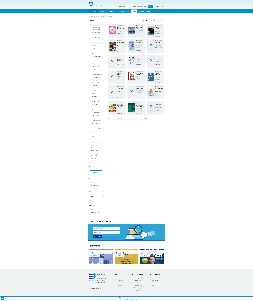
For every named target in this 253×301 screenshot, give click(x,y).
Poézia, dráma (95, 115)
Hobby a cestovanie (144, 11)
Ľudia (93, 80)
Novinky (93, 11)
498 (141, 118)
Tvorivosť (94, 99)
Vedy (134, 11)
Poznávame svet (95, 66)
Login (157, 2)
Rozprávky (94, 96)
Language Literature (96, 128)
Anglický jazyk (137, 278)
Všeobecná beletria (96, 35)
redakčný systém (122, 299)
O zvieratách (95, 104)
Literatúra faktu (111, 11)
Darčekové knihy (96, 123)
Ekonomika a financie (97, 74)
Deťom (93, 51)
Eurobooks (91, 16)
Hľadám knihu (152, 2)
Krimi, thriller (95, 40)
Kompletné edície (96, 120)
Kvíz (93, 64)
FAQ (139, 2)
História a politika (96, 82)
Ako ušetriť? (120, 288)
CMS (130, 299)
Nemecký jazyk (137, 280)
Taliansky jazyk (137, 290)
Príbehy (93, 48)
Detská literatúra (104, 16)
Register (162, 2)
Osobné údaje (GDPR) (122, 285)
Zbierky (93, 118)
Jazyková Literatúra (124, 11)
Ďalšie (145, 118)
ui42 (136, 299)
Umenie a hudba (95, 101)
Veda (93, 53)
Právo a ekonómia (96, 77)
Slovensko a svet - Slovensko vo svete (96, 28)
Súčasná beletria (96, 32)
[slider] (89, 170)
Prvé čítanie (94, 91)
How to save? (145, 2)
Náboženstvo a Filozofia (95, 60)
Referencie (94, 85)
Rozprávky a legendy (97, 110)
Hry (93, 88)
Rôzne (93, 72)
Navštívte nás (120, 280)
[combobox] (125, 6)
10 (135, 118)
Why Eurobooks (133, 2)
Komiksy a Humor (96, 112)
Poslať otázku (97, 236)
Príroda (93, 69)
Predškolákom (95, 107)
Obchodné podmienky (122, 283)
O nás (118, 278)
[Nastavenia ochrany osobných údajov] (2, 298)
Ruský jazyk (137, 283)
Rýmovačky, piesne (96, 56)
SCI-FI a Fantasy (96, 37)
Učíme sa (94, 45)
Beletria (101, 11)
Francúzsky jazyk (138, 285)
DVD (155, 11)
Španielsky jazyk (138, 288)
